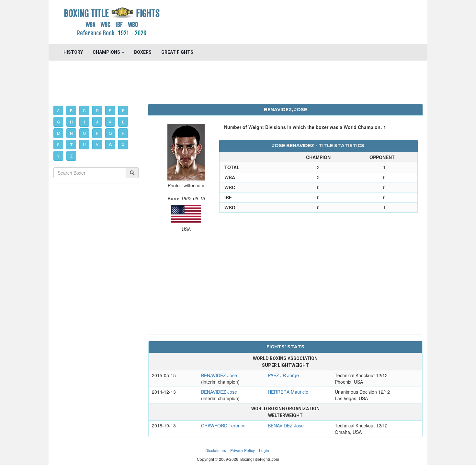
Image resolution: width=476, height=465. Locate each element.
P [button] (97, 133)
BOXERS (143, 52)
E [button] (110, 110)
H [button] (71, 121)
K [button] (110, 121)
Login (264, 450)
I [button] (84, 121)
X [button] (123, 144)
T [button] (71, 144)
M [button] (58, 133)
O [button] (84, 133)
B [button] (71, 110)
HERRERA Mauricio (288, 392)
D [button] (97, 110)
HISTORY (73, 52)
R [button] (123, 133)
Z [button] (71, 155)
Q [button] (110, 133)
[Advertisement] (285, 21)
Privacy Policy (242, 450)
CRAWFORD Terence (223, 425)
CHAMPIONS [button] (107, 52)
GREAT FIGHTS (177, 52)
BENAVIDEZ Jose (219, 375)
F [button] (123, 110)
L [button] (123, 121)
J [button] (97, 121)
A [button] (58, 110)
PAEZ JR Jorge (283, 375)
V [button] (97, 144)
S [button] (58, 144)
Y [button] (58, 155)
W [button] (110, 144)
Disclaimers (215, 450)
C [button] (84, 110)
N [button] (71, 133)
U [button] (84, 144)
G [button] (58, 121)
